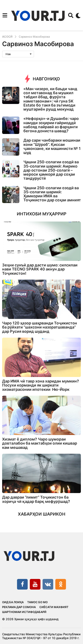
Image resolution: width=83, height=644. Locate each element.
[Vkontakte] (48, 584)
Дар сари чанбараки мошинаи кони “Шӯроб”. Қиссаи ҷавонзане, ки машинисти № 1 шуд (52, 146)
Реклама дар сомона (19, 607)
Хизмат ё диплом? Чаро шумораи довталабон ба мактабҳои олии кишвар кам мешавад (39, 443)
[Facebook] (22, 584)
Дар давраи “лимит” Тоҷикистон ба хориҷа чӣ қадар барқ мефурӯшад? (36, 499)
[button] (4, 15)
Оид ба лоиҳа (13, 602)
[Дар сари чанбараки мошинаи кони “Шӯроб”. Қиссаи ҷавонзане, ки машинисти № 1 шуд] (10, 146)
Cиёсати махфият (54, 607)
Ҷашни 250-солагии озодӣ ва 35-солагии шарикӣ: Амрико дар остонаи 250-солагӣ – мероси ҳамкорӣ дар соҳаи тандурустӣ (51, 170)
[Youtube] (35, 584)
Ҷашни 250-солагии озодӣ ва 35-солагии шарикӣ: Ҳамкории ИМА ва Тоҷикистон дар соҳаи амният (52, 194)
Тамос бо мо (37, 602)
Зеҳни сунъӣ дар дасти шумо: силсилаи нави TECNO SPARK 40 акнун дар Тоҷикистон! (39, 269)
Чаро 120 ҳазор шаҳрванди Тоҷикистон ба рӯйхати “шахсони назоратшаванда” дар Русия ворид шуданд (39, 327)
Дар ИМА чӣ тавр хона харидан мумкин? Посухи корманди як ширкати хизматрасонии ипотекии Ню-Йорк (40, 385)
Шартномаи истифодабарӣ (24, 612)
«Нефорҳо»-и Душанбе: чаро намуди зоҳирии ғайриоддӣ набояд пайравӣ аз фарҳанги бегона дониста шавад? (51, 124)
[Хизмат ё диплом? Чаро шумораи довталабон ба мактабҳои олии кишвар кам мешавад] (41, 415)
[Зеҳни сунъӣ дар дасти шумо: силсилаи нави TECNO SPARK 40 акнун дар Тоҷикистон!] (41, 241)
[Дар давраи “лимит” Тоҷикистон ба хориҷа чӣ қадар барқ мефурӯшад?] (41, 473)
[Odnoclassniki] (60, 584)
